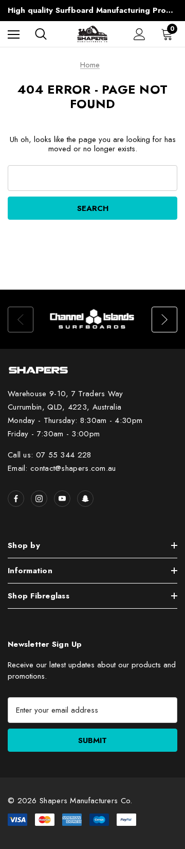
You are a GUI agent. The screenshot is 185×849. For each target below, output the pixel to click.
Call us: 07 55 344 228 (49, 455)
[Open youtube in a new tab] (62, 498)
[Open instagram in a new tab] (39, 498)
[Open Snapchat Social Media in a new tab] (85, 498)
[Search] (41, 34)
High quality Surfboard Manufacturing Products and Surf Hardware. (92, 10)
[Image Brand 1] (92, 319)
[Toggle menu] (14, 34)
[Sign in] (139, 34)
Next (164, 319)
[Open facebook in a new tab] (16, 498)
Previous (20, 319)
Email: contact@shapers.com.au (62, 468)
